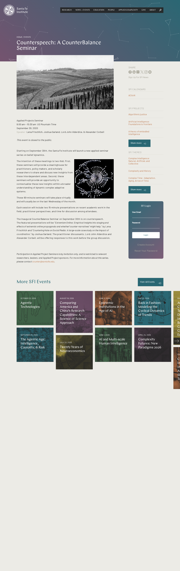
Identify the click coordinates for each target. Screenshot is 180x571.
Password (136, 223)
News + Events (83, 10)
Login (146, 235)
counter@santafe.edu (43, 261)
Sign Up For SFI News (138, 77)
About (152, 10)
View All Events (147, 282)
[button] (67, 10)
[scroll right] (176, 341)
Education (98, 10)
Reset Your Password (146, 250)
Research (67, 10)
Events (27, 37)
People (111, 10)
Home (19, 37)
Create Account (145, 244)
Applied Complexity (128, 10)
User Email (136, 212)
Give (144, 10)
